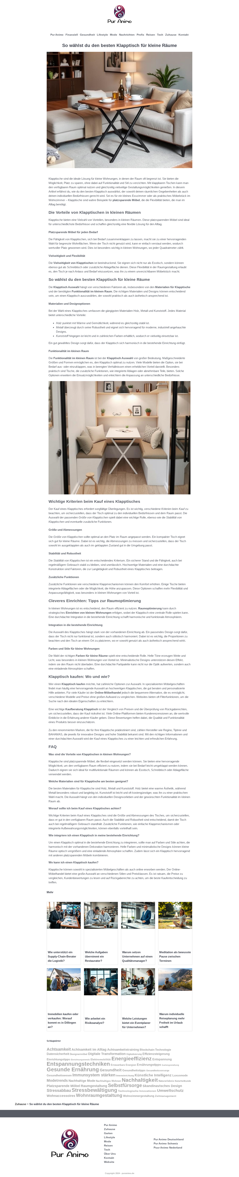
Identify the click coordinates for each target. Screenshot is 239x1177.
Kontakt (184, 34)
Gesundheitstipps (133, 1070)
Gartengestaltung (170, 1065)
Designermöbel (78, 1054)
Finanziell (72, 34)
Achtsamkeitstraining (123, 1049)
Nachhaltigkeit (140, 1080)
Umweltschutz (170, 1090)
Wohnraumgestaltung (99, 1095)
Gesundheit (87, 34)
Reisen (150, 34)
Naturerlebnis (166, 1081)
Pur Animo (56, 34)
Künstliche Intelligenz (153, 1075)
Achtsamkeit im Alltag (89, 1049)
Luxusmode (180, 1075)
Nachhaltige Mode (82, 1080)
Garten (108, 1133)
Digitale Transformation (107, 1054)
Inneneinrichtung (125, 1076)
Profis (140, 34)
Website (109, 1161)
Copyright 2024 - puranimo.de (119, 1173)
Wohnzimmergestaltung (138, 1095)
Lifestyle (102, 34)
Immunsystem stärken (93, 1075)
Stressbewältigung (94, 1090)
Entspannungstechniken (78, 1064)
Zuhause (170, 34)
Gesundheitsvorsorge (157, 1070)
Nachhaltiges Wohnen (108, 1081)
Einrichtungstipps (58, 1059)
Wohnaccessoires (61, 1096)
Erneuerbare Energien (123, 1065)
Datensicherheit (58, 1053)
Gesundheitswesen (59, 1075)
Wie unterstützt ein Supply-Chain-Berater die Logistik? (62, 956)
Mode (113, 34)
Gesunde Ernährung (73, 1069)
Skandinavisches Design (162, 1086)
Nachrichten (127, 34)
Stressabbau (59, 1090)
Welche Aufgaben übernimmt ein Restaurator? (96, 956)
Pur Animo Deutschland (169, 1139)
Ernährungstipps (149, 1064)
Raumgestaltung (94, 1086)
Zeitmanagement (165, 1095)
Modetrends (57, 1080)
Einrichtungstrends (80, 1059)
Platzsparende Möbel (63, 1086)
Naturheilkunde (183, 1081)
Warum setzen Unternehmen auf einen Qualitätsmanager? (137, 956)
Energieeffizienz (131, 1058)
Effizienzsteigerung (156, 1053)
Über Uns (110, 1153)
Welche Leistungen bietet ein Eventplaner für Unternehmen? (136, 1023)
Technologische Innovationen (137, 1090)
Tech (160, 34)
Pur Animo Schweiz (166, 1143)
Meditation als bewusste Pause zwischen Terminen (175, 956)
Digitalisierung (134, 1054)
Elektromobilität (101, 1059)
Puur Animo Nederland (168, 1147)
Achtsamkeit (59, 1049)
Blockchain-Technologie (155, 1049)
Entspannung (162, 1059)
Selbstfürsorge (125, 1085)
